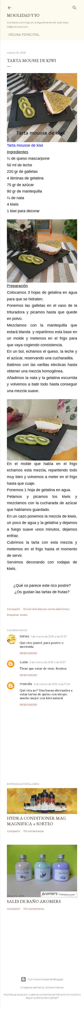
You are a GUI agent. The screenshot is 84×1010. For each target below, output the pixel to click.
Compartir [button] (13, 609)
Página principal (24, 35)
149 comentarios (33, 908)
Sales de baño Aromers (34, 901)
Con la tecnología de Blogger (45, 979)
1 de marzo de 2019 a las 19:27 (49, 636)
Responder (28, 653)
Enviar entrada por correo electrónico (46, 609)
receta (23, 614)
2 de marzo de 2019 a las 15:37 (47, 662)
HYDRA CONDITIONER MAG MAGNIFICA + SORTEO (36, 820)
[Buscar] (74, 7)
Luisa (24, 662)
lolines (24, 636)
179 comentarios (33, 831)
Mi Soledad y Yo (23, 15)
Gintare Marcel (54, 987)
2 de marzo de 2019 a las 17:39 (52, 684)
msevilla (26, 684)
